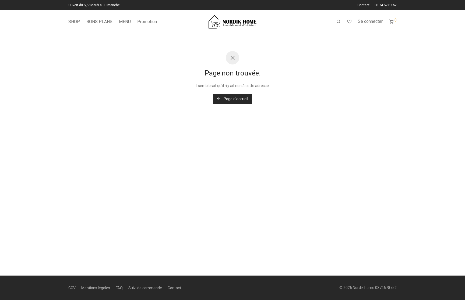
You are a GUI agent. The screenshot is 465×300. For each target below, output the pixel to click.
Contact (363, 5)
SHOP (74, 21)
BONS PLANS (99, 21)
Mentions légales (95, 288)
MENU (125, 21)
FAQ (119, 288)
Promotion (147, 21)
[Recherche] (338, 21)
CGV (72, 288)
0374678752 (386, 287)
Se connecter (370, 21)
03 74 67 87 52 (386, 5)
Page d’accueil (235, 99)
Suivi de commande (145, 288)
